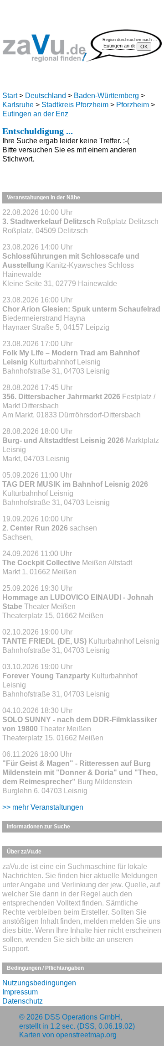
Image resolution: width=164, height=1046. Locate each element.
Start (9, 95)
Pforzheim (132, 105)
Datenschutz (22, 1001)
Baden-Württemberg (106, 95)
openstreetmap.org (86, 1035)
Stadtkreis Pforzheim (74, 105)
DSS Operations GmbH (82, 1017)
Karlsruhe (18, 105)
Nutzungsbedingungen (39, 983)
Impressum (20, 992)
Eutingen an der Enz (35, 114)
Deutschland (45, 95)
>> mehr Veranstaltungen (42, 807)
